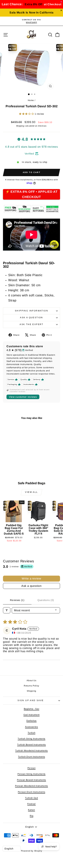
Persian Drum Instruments (31, 792)
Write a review (31, 578)
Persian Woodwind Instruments (31, 786)
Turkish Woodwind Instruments (31, 750)
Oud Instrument (31, 715)
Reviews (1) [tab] (17, 600)
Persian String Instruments (32, 774)
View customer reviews (23, 396)
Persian (31, 768)
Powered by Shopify (31, 851)
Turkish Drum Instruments (31, 756)
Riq (31, 816)
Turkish (32, 733)
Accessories (31, 727)
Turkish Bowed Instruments (31, 744)
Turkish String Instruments (31, 738)
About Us (31, 680)
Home (31, 100)
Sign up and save (31, 700)
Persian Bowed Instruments (31, 780)
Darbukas (31, 720)
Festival (31, 804)
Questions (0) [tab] (45, 600)
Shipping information (31, 310)
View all (31, 492)
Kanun (31, 810)
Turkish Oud (31, 798)
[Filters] (6, 610)
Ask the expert (31, 324)
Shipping (20, 126)
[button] (27, 114)
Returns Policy (31, 685)
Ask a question (31, 317)
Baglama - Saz (31, 709)
